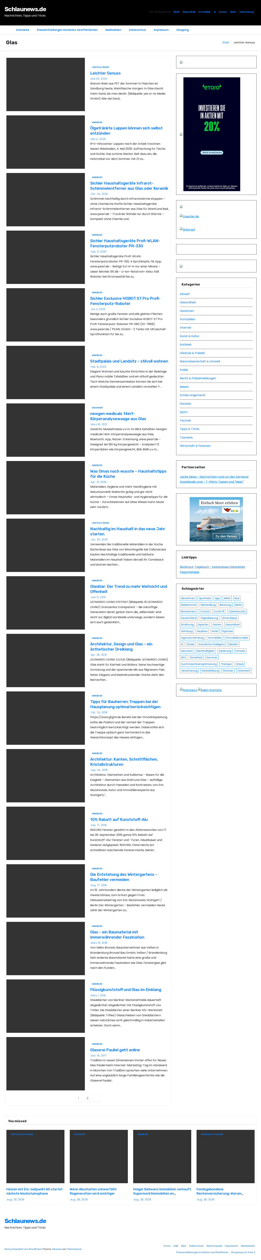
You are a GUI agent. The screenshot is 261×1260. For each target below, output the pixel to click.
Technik (185, 421)
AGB (175, 1246)
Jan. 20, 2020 (99, 539)
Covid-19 (218, 611)
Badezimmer (189, 605)
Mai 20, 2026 (99, 79)
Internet (185, 328)
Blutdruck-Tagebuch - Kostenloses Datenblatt (212, 567)
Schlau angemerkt (193, 395)
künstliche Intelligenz (212, 644)
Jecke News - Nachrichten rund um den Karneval (214, 477)
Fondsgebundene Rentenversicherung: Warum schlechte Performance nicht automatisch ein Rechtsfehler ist (223, 1195)
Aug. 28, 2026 (79, 1199)
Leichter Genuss (105, 73)
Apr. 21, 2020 (99, 482)
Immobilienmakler (237, 638)
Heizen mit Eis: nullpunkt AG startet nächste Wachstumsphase (34, 1191)
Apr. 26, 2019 (99, 655)
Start (225, 42)
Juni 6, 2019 (98, 597)
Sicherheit (196, 657)
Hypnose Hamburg (192, 638)
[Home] (8, 27)
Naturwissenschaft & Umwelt (200, 361)
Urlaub (240, 664)
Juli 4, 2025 (98, 309)
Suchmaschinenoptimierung (199, 664)
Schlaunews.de (25, 9)
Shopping (182, 30)
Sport (184, 412)
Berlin (233, 11)
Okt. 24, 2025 (99, 194)
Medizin (233, 644)
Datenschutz (137, 30)
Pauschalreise (189, 572)
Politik (184, 370)
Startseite (22, 30)
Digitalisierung (209, 618)
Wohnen (228, 670)
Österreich (244, 670)
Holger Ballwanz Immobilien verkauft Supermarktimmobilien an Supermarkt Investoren (162, 1193)
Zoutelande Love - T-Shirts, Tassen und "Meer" (212, 482)
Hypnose (227, 631)
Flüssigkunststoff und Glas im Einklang (125, 989)
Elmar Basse (229, 618)
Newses (56, 1249)
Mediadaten (113, 30)
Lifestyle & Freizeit (100, 67)
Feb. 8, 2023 (98, 367)
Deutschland (189, 618)
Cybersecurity (237, 611)
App (217, 598)
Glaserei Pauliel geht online (115, 1050)
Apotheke (205, 598)
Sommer (211, 657)
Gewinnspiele (214, 1246)
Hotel (215, 631)
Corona (223, 11)
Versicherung (246, 11)
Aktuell (184, 294)
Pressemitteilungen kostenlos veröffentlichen (67, 30)
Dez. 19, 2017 (99, 1055)
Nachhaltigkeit (206, 651)
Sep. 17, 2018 (99, 825)
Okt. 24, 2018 (99, 712)
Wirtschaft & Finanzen (195, 446)
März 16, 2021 (99, 424)
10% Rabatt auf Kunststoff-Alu (119, 819)
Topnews (186, 437)
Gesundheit (189, 11)
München (187, 651)
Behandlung (208, 605)
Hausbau (202, 631)
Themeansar (74, 1249)
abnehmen (188, 598)
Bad (237, 598)
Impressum (161, 30)
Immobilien (205, 11)
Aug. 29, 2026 (16, 1199)
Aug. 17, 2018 (99, 885)
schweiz (240, 651)
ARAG (176, 11)
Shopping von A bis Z (243, 1252)
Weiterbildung (210, 670)
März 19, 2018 (99, 943)
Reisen (184, 387)
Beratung (225, 605)
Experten (203, 624)
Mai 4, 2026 (98, 139)
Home (166, 1246)
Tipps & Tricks (189, 429)
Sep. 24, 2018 (99, 770)
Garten (217, 624)
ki (215, 11)
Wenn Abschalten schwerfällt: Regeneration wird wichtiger (93, 1191)
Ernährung (187, 624)
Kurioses (185, 344)
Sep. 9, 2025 (98, 251)
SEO (183, 657)
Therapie (226, 664)
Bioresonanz (188, 611)
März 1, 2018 (98, 995)
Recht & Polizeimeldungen (198, 378)
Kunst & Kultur (189, 336)
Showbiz (185, 404)
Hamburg (187, 631)
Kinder (191, 644)
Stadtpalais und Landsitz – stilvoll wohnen (129, 361)
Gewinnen (187, 311)
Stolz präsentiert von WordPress (23, 1249)
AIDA (183, 1246)
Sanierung (225, 651)
